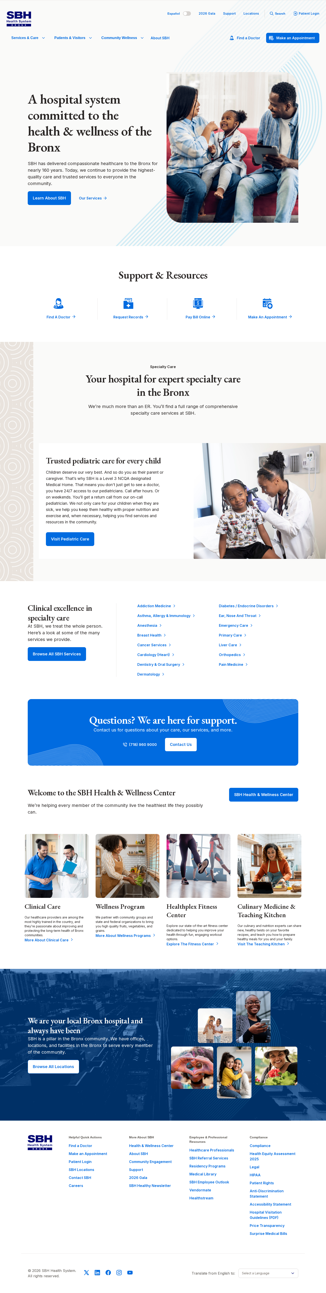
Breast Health (149, 635)
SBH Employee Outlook (209, 1182)
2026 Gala (207, 13)
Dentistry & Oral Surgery (158, 664)
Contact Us (181, 744)
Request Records (128, 317)
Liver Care (228, 645)
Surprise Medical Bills (268, 1233)
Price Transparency (267, 1225)
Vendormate (200, 1190)
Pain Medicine (231, 664)
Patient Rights (262, 1183)
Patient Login (309, 13)
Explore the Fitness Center (190, 944)
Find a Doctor (59, 317)
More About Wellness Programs (123, 935)
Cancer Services (152, 645)
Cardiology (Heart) (153, 654)
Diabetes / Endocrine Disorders (246, 606)
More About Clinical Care (47, 940)
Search (280, 13)
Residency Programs (207, 1166)
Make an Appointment (267, 317)
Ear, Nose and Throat (237, 615)
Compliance (260, 1145)
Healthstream (201, 1198)
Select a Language (255, 1273)
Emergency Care (233, 625)
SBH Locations (81, 1169)
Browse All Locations (53, 1066)
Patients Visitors (69, 38)
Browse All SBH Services (57, 654)
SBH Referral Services (208, 1158)
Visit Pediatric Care (70, 539)
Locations (251, 13)
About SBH (160, 38)
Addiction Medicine (154, 606)
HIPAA (255, 1175)
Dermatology (148, 674)
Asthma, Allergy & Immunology (163, 615)
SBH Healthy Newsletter (150, 1185)
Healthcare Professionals (211, 1150)
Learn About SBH (49, 198)
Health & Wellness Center (151, 1145)
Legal (254, 1167)
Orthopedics (230, 654)
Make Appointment (295, 38)
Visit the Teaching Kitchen (261, 944)
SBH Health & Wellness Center (263, 794)
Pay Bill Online (198, 317)
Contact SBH (80, 1177)
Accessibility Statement (270, 1204)
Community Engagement (150, 1161)
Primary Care (230, 635)
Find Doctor (248, 38)
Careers (76, 1185)
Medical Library (202, 1174)
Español (173, 13)
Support (229, 13)
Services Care (24, 38)
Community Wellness (119, 38)
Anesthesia (147, 625)
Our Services (90, 198)
